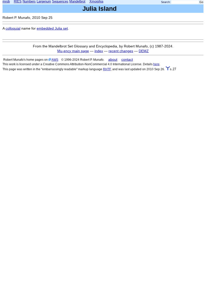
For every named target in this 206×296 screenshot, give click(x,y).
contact (127, 59)
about (112, 59)
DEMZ (144, 51)
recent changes (121, 51)
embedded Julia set (52, 28)
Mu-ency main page (73, 51)
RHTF (107, 69)
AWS (55, 59)
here (156, 64)
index (98, 51)
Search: (166, 2)
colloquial (13, 28)
